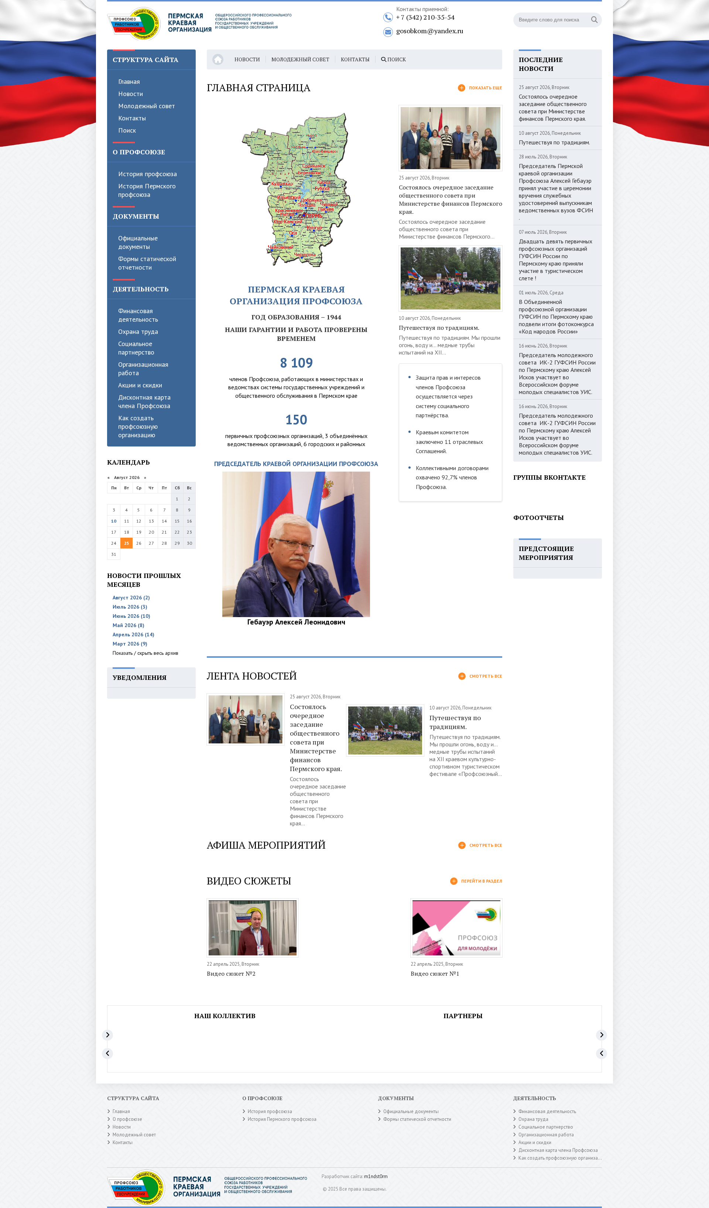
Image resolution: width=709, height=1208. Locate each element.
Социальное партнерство (136, 347)
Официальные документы (138, 242)
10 (113, 521)
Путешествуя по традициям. (439, 328)
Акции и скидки (140, 385)
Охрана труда (138, 331)
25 (126, 543)
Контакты (132, 118)
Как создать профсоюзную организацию (138, 426)
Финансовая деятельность (138, 315)
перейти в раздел (481, 881)
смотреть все (485, 676)
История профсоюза (147, 174)
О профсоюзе (127, 1119)
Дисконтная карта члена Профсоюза (144, 401)
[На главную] (199, 25)
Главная (129, 81)
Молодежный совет (146, 106)
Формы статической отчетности (147, 262)
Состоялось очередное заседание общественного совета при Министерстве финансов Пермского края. (450, 199)
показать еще (485, 87)
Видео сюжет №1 (435, 973)
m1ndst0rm (376, 1176)
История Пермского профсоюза (147, 190)
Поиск (127, 130)
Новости (130, 93)
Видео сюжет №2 (231, 973)
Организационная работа (143, 368)
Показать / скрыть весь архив (145, 653)
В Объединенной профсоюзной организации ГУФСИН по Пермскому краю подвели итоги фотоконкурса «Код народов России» (556, 316)
